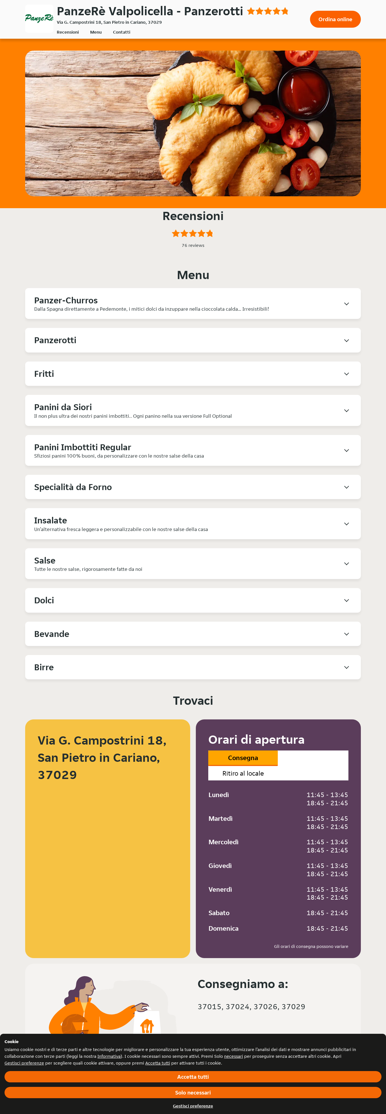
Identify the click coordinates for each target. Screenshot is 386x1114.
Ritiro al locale (243, 773)
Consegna (243, 757)
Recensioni (68, 32)
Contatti (121, 32)
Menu (96, 32)
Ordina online (335, 19)
